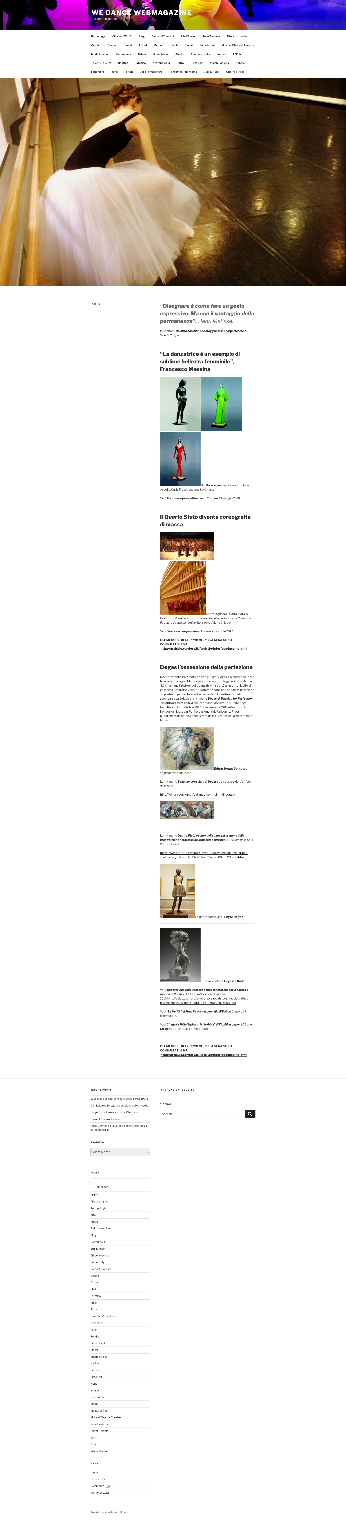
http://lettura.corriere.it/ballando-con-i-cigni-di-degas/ (197, 794)
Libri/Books (188, 36)
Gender (96, 45)
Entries (97, 1479)
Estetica (140, 62)
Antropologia (161, 62)
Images (221, 54)
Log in (94, 1472)
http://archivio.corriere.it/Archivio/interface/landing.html (204, 648)
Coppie (240, 62)
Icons (114, 71)
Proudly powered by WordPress (109, 1512)
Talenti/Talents (101, 62)
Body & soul (207, 45)
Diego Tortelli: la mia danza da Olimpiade (114, 1112)
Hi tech (173, 45)
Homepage (98, 36)
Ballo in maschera (151, 71)
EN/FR (237, 54)
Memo (158, 45)
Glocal (189, 45)
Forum (129, 71)
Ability (179, 54)
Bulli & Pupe (211, 71)
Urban (142, 54)
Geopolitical (160, 54)
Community (123, 54)
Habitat (123, 62)
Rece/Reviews (211, 36)
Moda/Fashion (100, 54)
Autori (143, 45)
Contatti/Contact (163, 36)
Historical (197, 62)
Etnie (230, 36)
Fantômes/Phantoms (183, 71)
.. (91, 1181)
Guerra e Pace (235, 71)
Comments (100, 1485)
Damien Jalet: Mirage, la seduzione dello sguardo (119, 1105)
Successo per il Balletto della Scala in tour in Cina (119, 1098)
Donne (112, 45)
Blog (142, 36)
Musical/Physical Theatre (237, 45)
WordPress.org (99, 1492)
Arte (244, 36)
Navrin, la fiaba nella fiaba (105, 1119)
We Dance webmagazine (142, 13)
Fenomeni (97, 71)
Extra (180, 62)
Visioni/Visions (219, 62)
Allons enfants (200, 54)
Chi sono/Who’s (122, 36)
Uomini (127, 45)
